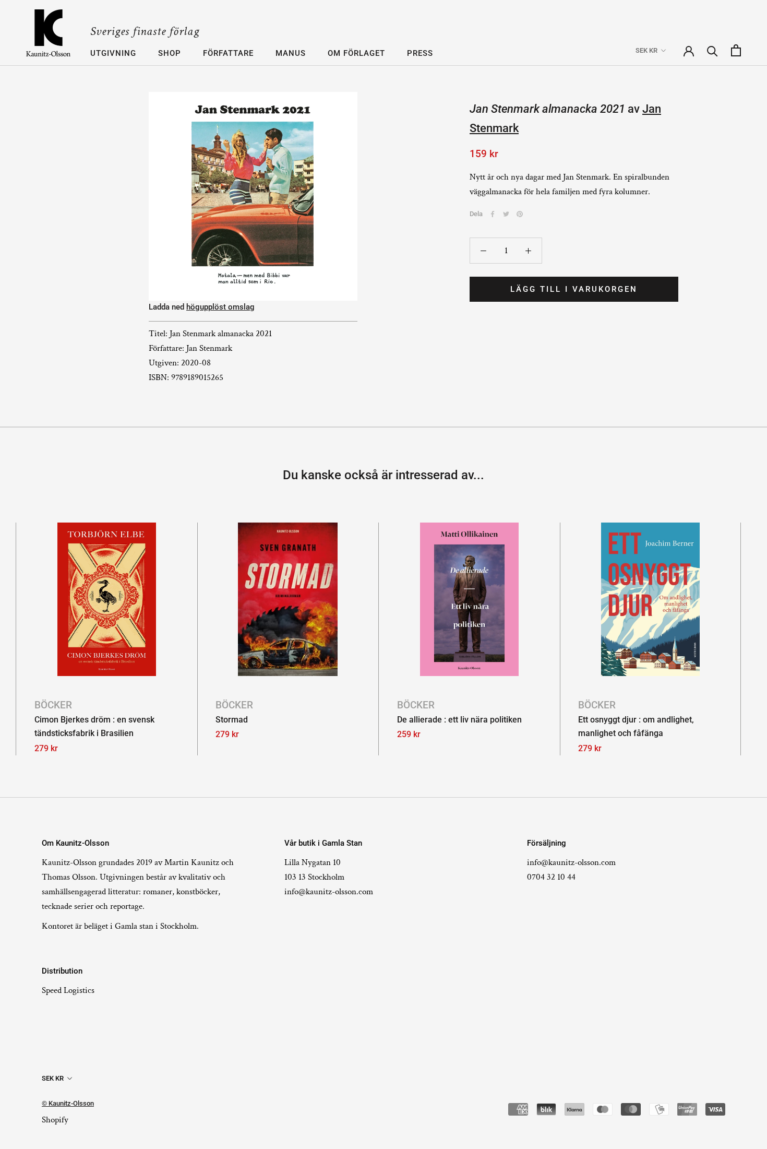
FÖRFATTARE (228, 53)
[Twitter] (506, 214)
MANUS (290, 53)
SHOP (169, 53)
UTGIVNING (113, 53)
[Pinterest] (520, 214)
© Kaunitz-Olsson (68, 1103)
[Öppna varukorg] (736, 50)
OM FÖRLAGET (356, 53)
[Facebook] (492, 214)
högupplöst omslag (220, 307)
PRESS (420, 53)
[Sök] (712, 50)
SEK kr (646, 51)
